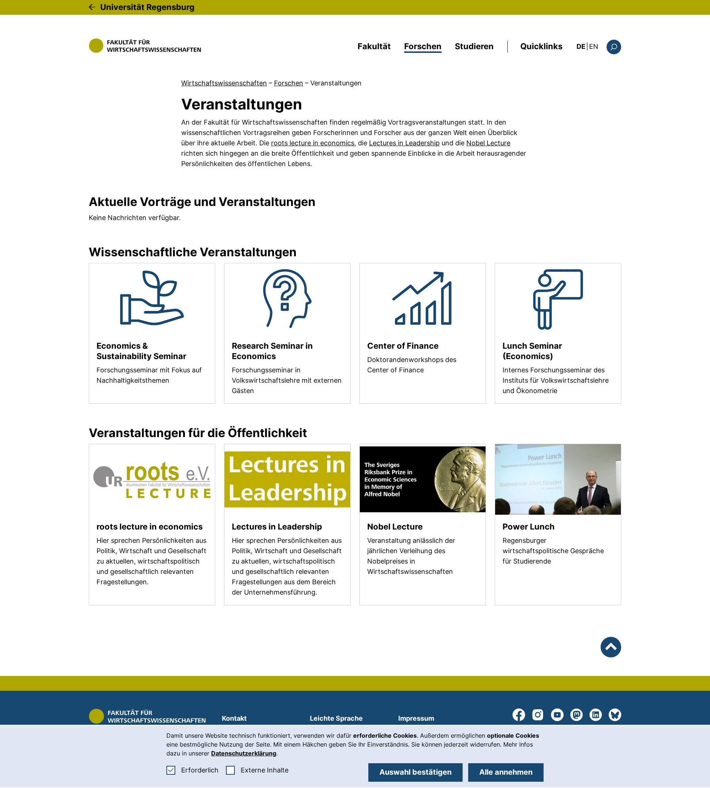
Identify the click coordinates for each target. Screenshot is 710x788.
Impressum (416, 718)
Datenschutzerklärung (243, 753)
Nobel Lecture (488, 143)
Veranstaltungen (336, 83)
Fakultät (374, 46)
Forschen (423, 46)
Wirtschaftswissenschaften (224, 83)
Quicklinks (541, 46)
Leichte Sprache (336, 718)
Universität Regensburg (147, 7)
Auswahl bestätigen (415, 772)
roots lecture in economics (312, 143)
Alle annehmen (505, 772)
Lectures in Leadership (404, 143)
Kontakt (234, 718)
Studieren (474, 46)
